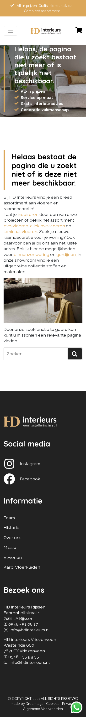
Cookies (52, 703)
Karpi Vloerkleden (22, 567)
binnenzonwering (31, 254)
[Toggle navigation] (10, 31)
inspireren (28, 214)
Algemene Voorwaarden (43, 709)
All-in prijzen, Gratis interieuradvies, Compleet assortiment (44, 8)
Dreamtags (34, 703)
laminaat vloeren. (21, 231)
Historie (11, 527)
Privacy (68, 703)
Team (9, 517)
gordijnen (66, 254)
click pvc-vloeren (47, 225)
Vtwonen (13, 557)
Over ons (13, 537)
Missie (10, 547)
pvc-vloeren (16, 225)
